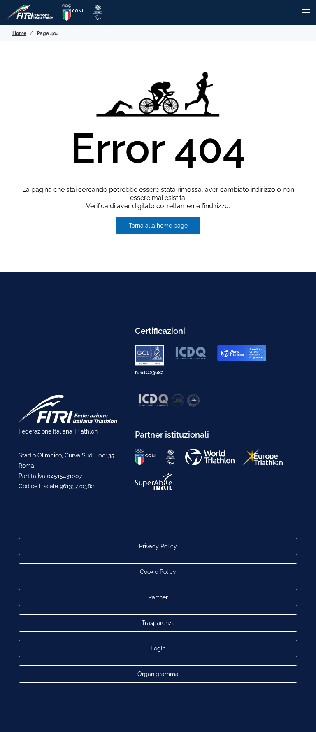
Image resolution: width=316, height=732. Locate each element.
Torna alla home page (158, 225)
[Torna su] (301, 717)
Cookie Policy (158, 572)
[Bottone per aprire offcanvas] (306, 12)
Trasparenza (158, 623)
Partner (158, 597)
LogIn (158, 648)
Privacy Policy (158, 546)
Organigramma (158, 674)
